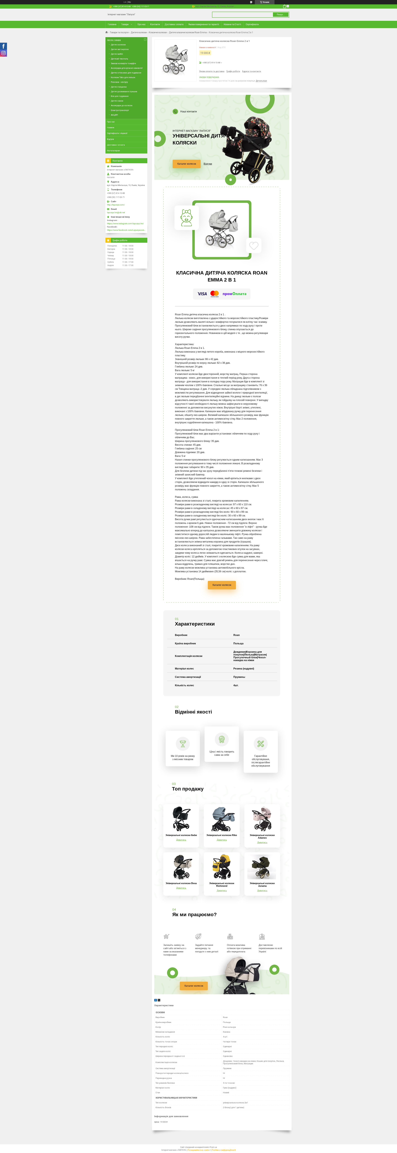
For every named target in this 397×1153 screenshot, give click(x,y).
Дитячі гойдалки (119, 87)
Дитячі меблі (117, 54)
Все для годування (120, 96)
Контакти (155, 24)
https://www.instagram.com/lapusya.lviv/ (125, 223)
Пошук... (281, 14)
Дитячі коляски (139, 32)
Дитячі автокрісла (120, 49)
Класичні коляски (158, 32)
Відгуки (208, 163)
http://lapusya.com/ (116, 205)
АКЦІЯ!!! (114, 115)
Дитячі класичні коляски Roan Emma (188, 32)
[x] (159, 1001)
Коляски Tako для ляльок (123, 77)
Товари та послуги (119, 32)
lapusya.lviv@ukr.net (116, 212)
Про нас (141, 24)
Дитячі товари (114, 40)
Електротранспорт (120, 110)
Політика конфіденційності (224, 1150)
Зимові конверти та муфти (123, 63)
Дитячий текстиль (119, 59)
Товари (125, 24)
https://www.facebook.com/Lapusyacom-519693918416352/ (126, 230)
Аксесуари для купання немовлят (127, 68)
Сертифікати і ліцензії (117, 133)
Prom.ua (213, 1147)
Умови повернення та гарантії (203, 24)
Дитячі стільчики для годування (126, 73)
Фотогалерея (113, 150)
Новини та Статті (232, 24)
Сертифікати (252, 24)
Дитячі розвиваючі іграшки (124, 91)
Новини (110, 127)
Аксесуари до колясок (121, 105)
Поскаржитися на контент (199, 1150)
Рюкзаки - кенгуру (119, 82)
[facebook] (155, 1001)
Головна (112, 24)
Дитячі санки (117, 101)
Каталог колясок (186, 163)
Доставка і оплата (174, 24)
